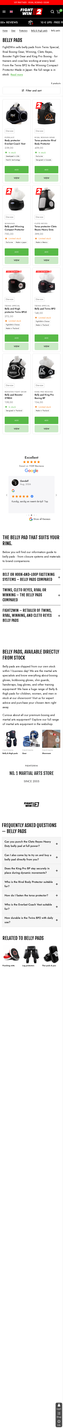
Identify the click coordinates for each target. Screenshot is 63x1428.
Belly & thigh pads (39, 30)
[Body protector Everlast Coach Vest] (16, 113)
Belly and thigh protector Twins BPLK (16, 310)
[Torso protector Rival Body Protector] (46, 113)
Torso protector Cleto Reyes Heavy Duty (46, 228)
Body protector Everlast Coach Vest (15, 142)
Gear (13, 30)
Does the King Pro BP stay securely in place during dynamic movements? (27, 870)
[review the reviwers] (13, 491)
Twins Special (12, 305)
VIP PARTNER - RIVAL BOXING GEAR (31, 2)
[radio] (9, 131)
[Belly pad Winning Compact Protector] (16, 199)
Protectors (23, 30)
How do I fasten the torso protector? (26, 895)
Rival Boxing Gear (45, 137)
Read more (17, 74)
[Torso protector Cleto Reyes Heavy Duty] (46, 199)
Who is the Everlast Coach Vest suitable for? (28, 907)
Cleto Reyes (41, 223)
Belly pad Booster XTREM (14, 396)
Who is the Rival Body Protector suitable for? (29, 884)
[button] (11, 11)
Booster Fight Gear (16, 391)
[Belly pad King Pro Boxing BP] (46, 367)
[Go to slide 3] (28, 515)
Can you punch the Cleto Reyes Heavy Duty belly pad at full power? (28, 844)
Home (5, 30)
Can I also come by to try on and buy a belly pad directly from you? (28, 857)
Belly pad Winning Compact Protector (14, 228)
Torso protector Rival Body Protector (45, 142)
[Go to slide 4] (31, 515)
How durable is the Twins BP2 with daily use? (29, 920)
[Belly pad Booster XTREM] (16, 367)
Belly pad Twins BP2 (45, 308)
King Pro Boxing (44, 391)
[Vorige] (5, 740)
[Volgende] (57, 740)
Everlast (9, 137)
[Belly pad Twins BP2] (46, 281)
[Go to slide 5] (34, 515)
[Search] (52, 11)
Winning (10, 223)
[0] (57, 11)
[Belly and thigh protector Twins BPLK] (16, 281)
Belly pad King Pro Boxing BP (44, 396)
